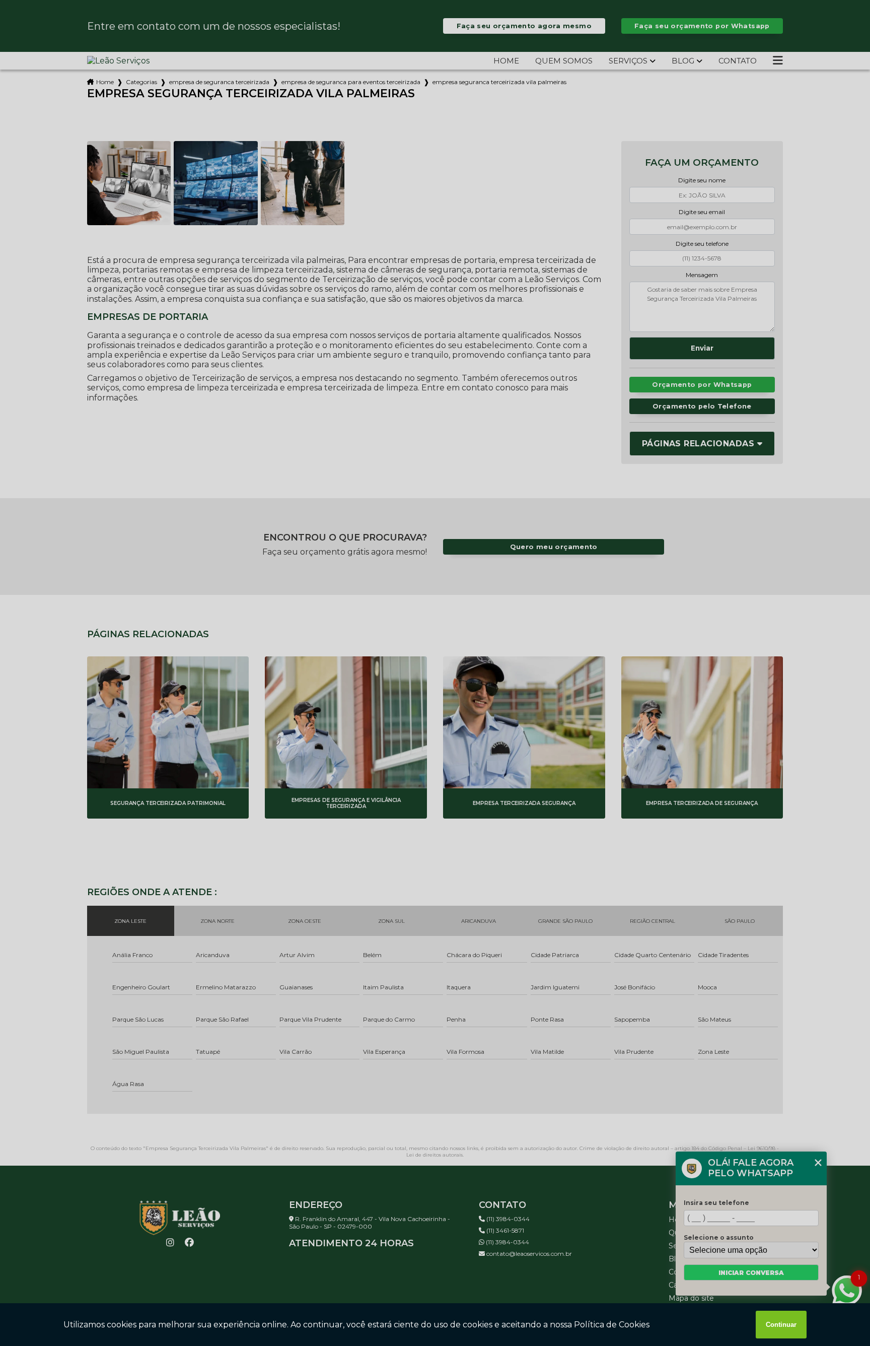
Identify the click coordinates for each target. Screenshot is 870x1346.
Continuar (781, 1324)
